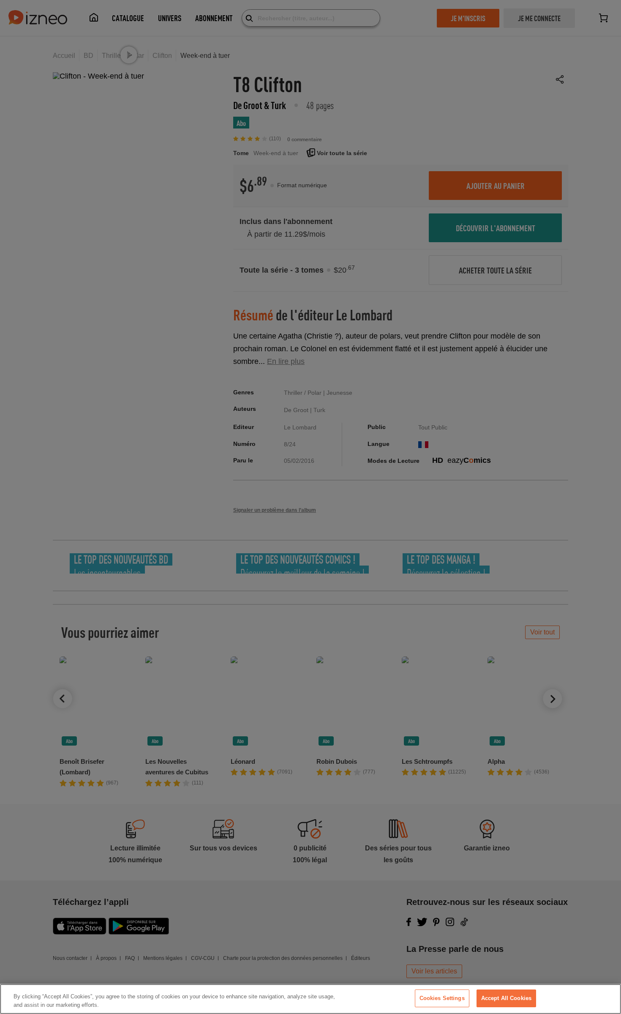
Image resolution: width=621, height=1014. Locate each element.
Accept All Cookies (506, 998)
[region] (310, 999)
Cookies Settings (442, 998)
